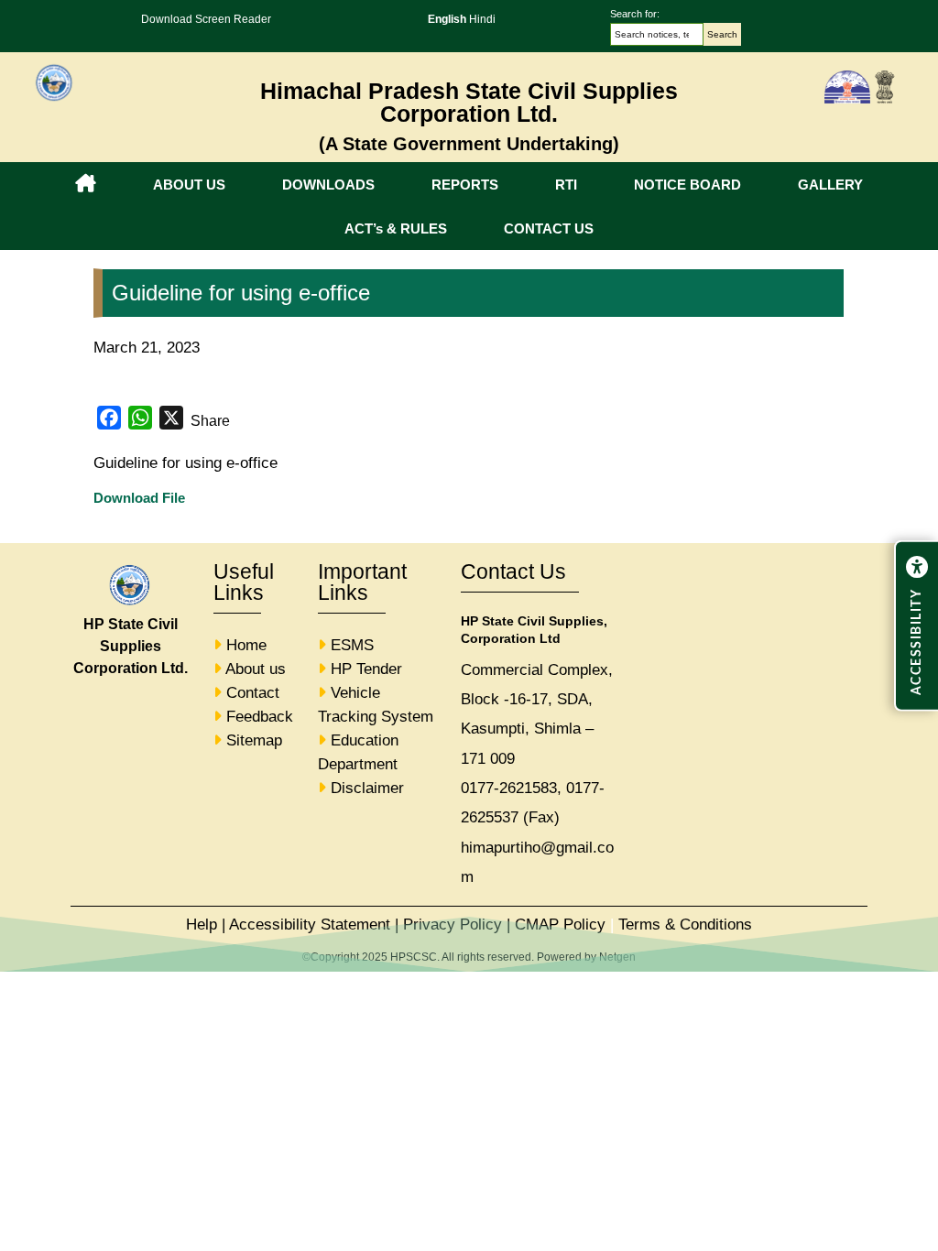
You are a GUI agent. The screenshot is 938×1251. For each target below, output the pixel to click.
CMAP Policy (560, 924)
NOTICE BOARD (687, 184)
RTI (566, 184)
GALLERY (830, 184)
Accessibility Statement (309, 924)
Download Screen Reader (206, 19)
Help (201, 924)
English (447, 19)
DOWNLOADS (328, 184)
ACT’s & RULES (395, 228)
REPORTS (464, 184)
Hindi (482, 19)
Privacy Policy (452, 924)
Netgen (617, 957)
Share (210, 421)
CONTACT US (549, 228)
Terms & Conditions (685, 924)
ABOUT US (189, 184)
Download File (139, 498)
